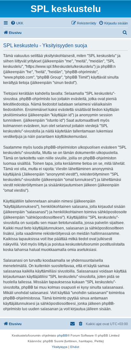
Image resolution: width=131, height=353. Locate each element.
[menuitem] (16, 23)
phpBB (62, 335)
